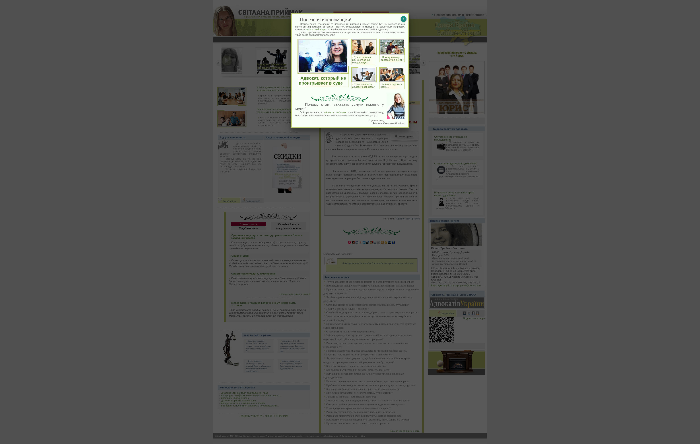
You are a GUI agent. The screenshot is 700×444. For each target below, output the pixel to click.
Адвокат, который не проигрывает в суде (322, 80)
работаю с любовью (334, 112)
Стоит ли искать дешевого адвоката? (363, 85)
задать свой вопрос (316, 29)
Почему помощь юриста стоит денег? (391, 58)
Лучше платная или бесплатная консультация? (361, 60)
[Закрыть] (404, 19)
